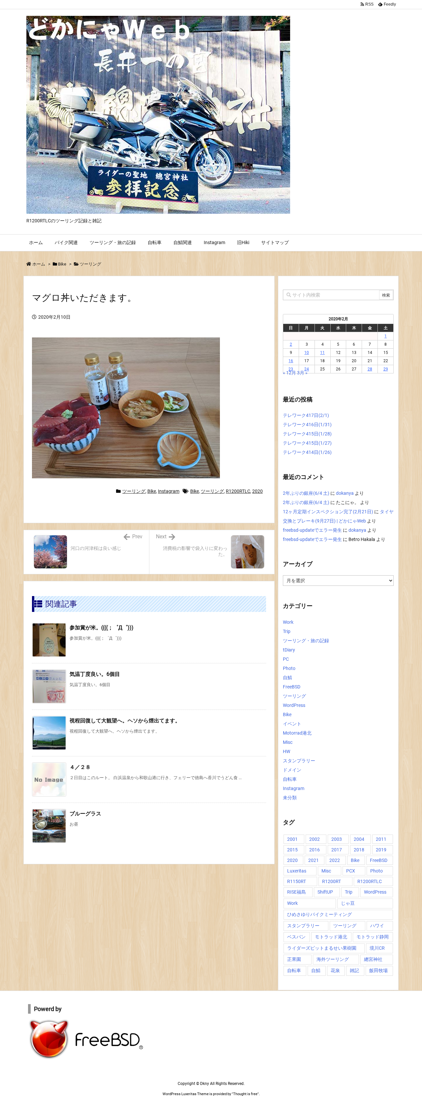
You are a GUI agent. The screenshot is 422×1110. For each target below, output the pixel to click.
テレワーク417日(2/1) (306, 415)
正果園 (294, 959)
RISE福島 (296, 892)
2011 (381, 839)
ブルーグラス (85, 813)
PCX (350, 870)
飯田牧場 (378, 970)
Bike (62, 264)
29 (385, 369)
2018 (359, 849)
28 (370, 369)
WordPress (294, 705)
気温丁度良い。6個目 (95, 674)
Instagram (168, 491)
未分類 (290, 797)
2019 (381, 849)
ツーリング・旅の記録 (306, 640)
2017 (336, 849)
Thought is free (245, 1094)
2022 (334, 860)
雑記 (354, 970)
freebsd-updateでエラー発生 (312, 530)
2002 (314, 839)
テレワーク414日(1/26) (307, 452)
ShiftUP (325, 892)
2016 (314, 849)
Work (288, 622)
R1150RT (296, 881)
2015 (292, 849)
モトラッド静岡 (372, 936)
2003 (336, 839)
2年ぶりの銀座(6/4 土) (306, 493)
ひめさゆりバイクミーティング (319, 914)
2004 (359, 839)
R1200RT (331, 881)
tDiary (289, 649)
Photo (289, 668)
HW (286, 751)
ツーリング (90, 264)
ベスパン (296, 936)
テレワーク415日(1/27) (307, 443)
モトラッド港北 (331, 936)
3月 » (302, 372)
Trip (286, 631)
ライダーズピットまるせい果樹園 (321, 948)
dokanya (345, 493)
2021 (313, 860)
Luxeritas (296, 870)
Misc (287, 742)
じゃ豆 (348, 903)
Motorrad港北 (297, 733)
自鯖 (287, 677)
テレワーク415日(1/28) (307, 433)
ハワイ (377, 925)
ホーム (38, 264)
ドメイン (292, 770)
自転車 (290, 779)
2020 (257, 491)
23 (290, 369)
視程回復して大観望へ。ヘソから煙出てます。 (125, 720)
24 (306, 369)
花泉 (335, 970)
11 (322, 352)
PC (286, 659)
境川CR (377, 948)
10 (306, 352)
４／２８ (80, 767)
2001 (292, 839)
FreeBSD (291, 686)
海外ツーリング (332, 959)
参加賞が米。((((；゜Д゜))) (102, 627)
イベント (292, 723)
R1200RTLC (238, 491)
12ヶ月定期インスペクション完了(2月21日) (328, 511)
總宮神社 (373, 959)
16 (290, 361)
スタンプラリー (299, 760)
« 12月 (289, 372)
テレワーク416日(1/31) (307, 424)
